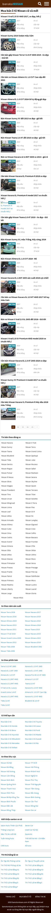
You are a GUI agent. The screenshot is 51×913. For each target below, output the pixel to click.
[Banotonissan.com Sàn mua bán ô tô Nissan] (15, 3)
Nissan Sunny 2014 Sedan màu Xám (17, 35)
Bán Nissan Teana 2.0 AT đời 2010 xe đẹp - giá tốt (23, 137)
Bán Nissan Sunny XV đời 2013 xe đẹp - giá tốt (22, 118)
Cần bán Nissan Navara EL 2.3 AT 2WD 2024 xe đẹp (24, 360)
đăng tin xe (40, 896)
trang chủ (10, 896)
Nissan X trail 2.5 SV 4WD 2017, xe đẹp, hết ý (21, 16)
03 (23, 427)
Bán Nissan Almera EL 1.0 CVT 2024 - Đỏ (19, 258)
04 (28, 427)
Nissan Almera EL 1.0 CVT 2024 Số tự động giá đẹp (23, 99)
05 (32, 427)
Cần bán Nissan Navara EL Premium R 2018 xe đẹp (24, 176)
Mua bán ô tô (6, 722)
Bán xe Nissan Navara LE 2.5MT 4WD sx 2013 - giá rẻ (24, 157)
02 (18, 427)
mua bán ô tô (25, 896)
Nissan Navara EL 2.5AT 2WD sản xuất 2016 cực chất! (25, 278)
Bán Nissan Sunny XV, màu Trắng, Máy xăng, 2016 (23, 239)
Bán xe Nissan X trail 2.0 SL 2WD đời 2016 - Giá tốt (23, 319)
